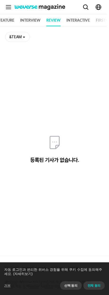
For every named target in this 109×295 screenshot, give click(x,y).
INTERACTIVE (78, 20)
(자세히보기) (23, 274)
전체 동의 (94, 285)
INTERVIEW (30, 20)
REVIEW (53, 20)
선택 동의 (70, 285)
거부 (7, 285)
